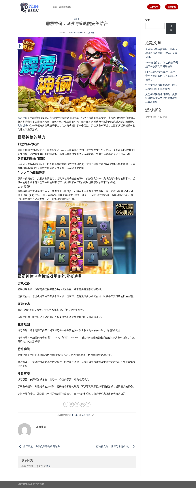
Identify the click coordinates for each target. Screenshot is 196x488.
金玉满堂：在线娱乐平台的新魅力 (41, 446)
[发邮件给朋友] (76, 404)
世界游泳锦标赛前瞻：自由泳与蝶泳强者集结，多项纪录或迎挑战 (161, 53)
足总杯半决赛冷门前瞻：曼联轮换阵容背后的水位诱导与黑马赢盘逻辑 (161, 98)
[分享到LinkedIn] (87, 404)
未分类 (76, 19)
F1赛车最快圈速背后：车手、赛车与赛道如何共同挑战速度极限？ (161, 76)
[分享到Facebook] (65, 404)
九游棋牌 (90, 33)
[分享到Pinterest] (82, 404)
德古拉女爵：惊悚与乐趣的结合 (113, 446)
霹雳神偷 (22, 118)
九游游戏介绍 (65, 7)
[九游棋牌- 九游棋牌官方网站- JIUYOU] (33, 7)
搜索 (147, 20)
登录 (48, 466)
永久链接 (86, 415)
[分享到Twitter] (71, 404)
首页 (55, 7)
